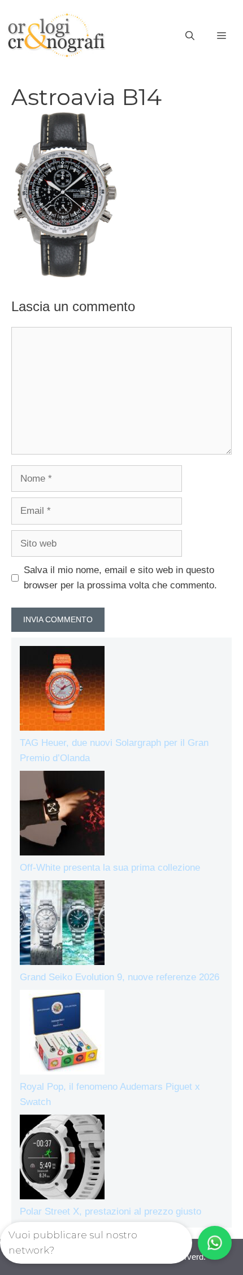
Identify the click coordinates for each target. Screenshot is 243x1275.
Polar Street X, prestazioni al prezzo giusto (110, 1211)
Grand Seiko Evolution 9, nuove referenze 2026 (119, 977)
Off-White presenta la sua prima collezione (110, 867)
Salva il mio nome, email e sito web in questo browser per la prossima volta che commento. (120, 578)
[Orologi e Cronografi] (56, 35)
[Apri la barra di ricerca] (190, 36)
